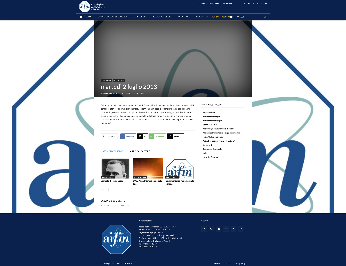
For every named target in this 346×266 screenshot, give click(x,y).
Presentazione (209, 112)
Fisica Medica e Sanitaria (213, 137)
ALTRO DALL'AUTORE (139, 151)
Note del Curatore (210, 157)
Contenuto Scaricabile (212, 149)
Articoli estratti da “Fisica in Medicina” (219, 141)
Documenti (207, 145)
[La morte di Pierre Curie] (115, 168)
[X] (261, 3)
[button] (264, 16)
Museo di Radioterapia (212, 120)
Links (205, 153)
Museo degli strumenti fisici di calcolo (218, 129)
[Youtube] (266, 3)
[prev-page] (102, 189)
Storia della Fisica (210, 124)
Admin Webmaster (110, 93)
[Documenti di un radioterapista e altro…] (180, 168)
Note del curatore (118, 80)
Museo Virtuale (106, 80)
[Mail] (257, 3)
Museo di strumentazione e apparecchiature (221, 133)
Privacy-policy (240, 263)
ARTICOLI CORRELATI (113, 151)
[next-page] (107, 189)
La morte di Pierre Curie (112, 180)
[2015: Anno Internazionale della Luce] (148, 168)
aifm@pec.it (148, 235)
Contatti (217, 263)
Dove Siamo (227, 263)
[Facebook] (244, 3)
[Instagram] (249, 3)
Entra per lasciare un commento (115, 205)
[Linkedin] (253, 3)
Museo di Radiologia (211, 116)
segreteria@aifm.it (169, 235)
